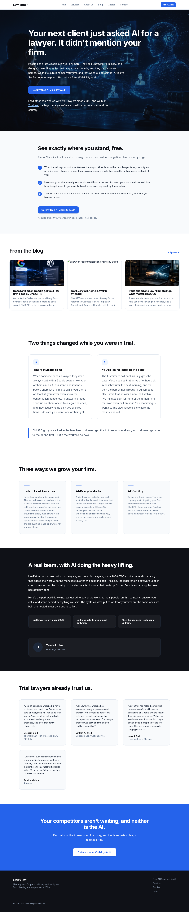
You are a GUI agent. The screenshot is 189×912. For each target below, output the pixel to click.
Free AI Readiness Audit (164, 879)
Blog (100, 4)
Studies (111, 4)
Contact (124, 4)
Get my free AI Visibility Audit (49, 89)
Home (63, 4)
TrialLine (33, 105)
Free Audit (168, 4)
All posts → (174, 252)
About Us (88, 4)
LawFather (20, 4)
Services (75, 4)
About (156, 891)
